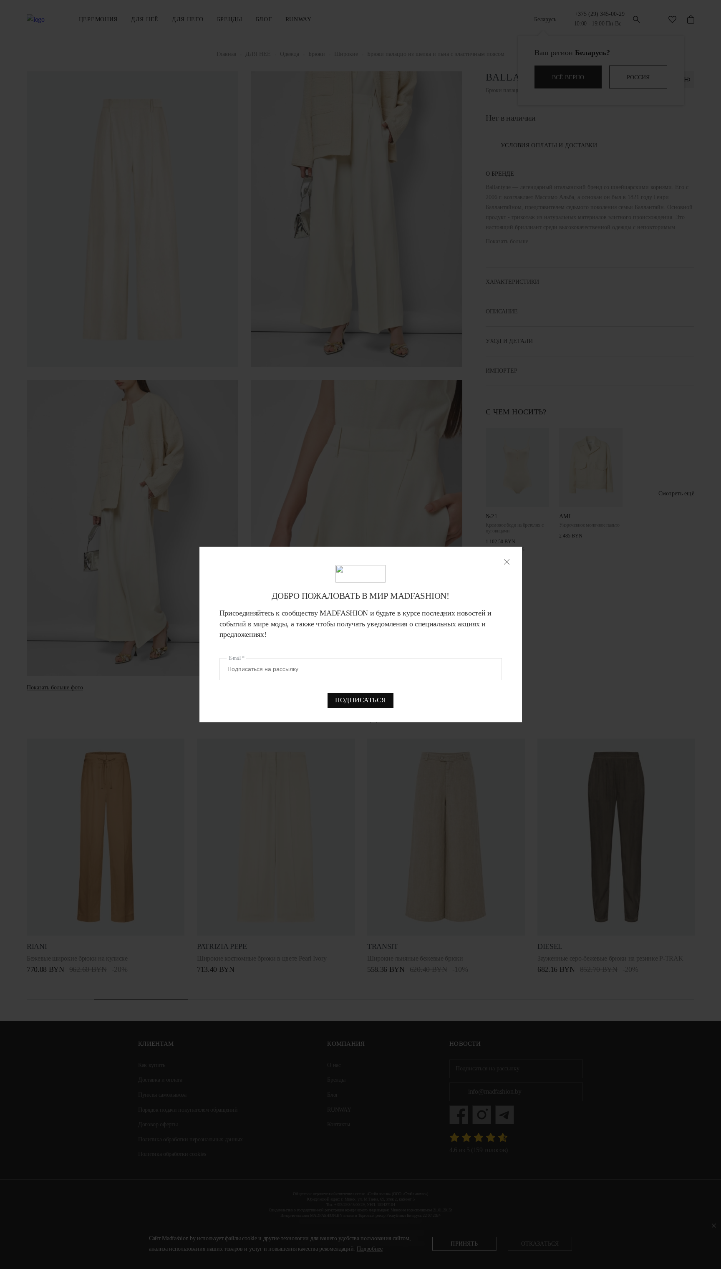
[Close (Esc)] (507, 562)
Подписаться (360, 700)
